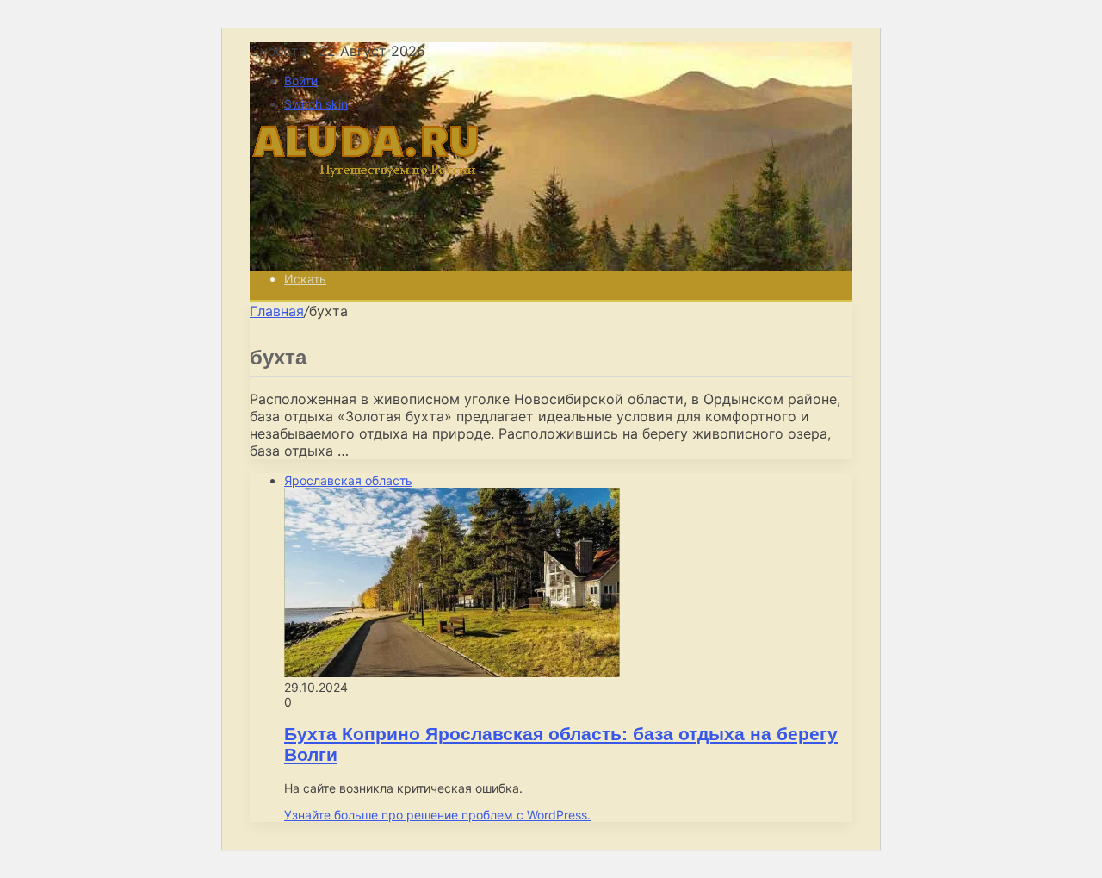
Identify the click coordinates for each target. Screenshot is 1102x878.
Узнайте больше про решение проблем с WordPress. (437, 814)
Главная (277, 311)
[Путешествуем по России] (379, 249)
